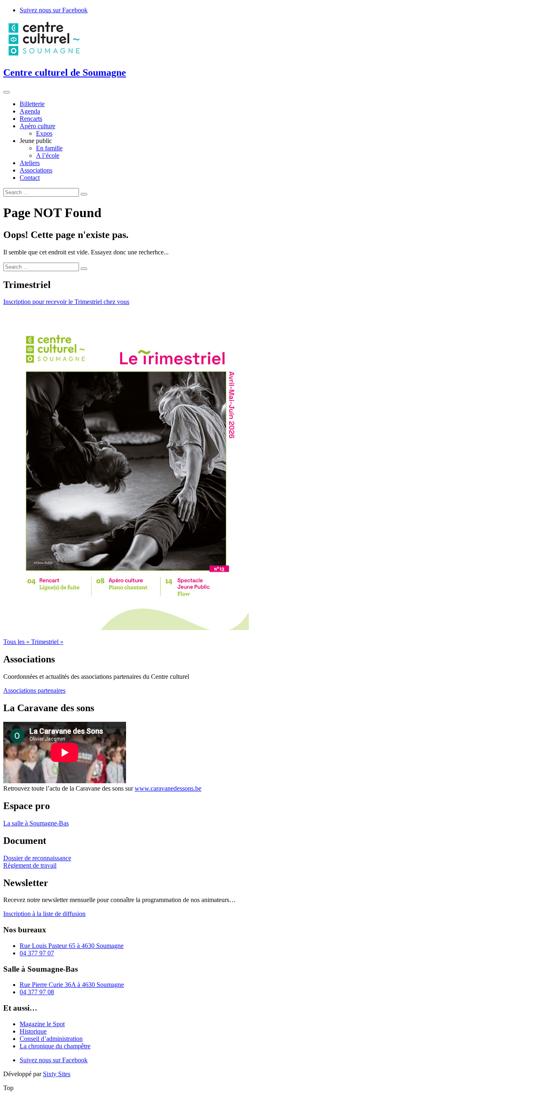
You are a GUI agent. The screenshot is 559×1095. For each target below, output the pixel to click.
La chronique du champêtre (55, 1046)
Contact (30, 177)
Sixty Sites (56, 1073)
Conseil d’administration (51, 1038)
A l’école (47, 155)
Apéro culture (37, 125)
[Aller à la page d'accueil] (44, 55)
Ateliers (30, 162)
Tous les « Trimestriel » (33, 641)
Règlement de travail (29, 865)
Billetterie (32, 103)
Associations (36, 170)
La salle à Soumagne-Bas (36, 823)
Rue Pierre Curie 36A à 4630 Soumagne (72, 984)
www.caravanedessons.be (168, 788)
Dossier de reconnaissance (37, 858)
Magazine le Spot (42, 1023)
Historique (33, 1031)
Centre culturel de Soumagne (64, 72)
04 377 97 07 (37, 953)
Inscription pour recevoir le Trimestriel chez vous (66, 301)
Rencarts (31, 118)
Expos (44, 133)
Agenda (30, 111)
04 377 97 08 (37, 991)
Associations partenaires (34, 690)
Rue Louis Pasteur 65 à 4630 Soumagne (72, 945)
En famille (49, 148)
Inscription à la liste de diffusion (44, 913)
